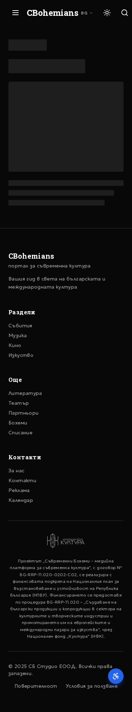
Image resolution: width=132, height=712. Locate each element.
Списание (20, 432)
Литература (25, 393)
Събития (20, 325)
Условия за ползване (92, 686)
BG (84, 12)
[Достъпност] (116, 676)
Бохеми (17, 423)
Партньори (23, 413)
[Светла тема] (107, 12)
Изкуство (20, 355)
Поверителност (35, 686)
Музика (17, 335)
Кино (14, 345)
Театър (18, 403)
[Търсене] (124, 12)
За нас (16, 470)
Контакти (22, 480)
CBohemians (52, 12)
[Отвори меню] (15, 13)
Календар (20, 500)
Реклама (19, 490)
